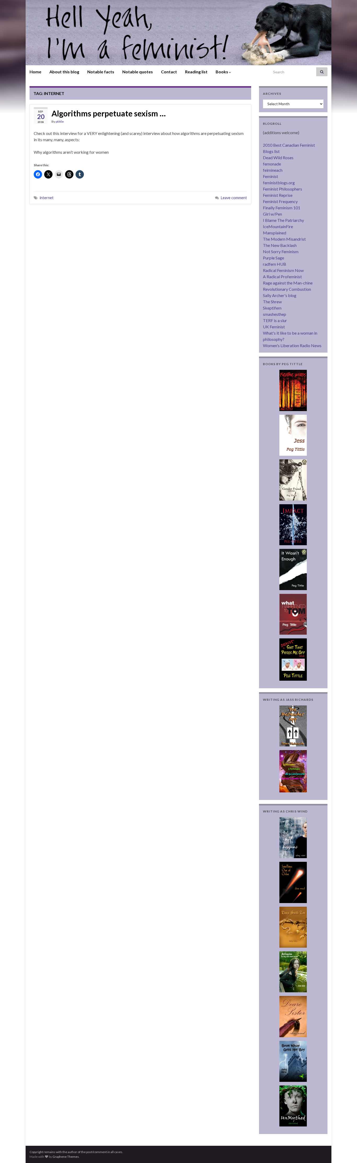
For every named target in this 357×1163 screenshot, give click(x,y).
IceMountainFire (278, 226)
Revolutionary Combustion (287, 289)
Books (222, 71)
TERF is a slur (275, 320)
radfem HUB (274, 264)
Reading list (196, 71)
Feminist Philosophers (282, 188)
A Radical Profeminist (282, 276)
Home (35, 71)
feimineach (273, 170)
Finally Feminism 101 (281, 207)
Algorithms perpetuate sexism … (108, 113)
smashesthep (274, 314)
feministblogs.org (279, 182)
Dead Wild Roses (278, 157)
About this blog (64, 71)
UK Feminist (274, 326)
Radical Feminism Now (283, 270)
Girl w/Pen (272, 213)
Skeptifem (272, 307)
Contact (169, 71)
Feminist (270, 176)
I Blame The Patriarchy (283, 220)
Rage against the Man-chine (288, 282)
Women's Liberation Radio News (292, 345)
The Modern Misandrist (284, 238)
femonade (272, 163)
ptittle (60, 121)
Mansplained (274, 232)
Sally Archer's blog (279, 295)
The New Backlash (280, 245)
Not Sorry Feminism (280, 251)
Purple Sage (273, 257)
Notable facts (100, 71)
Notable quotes (137, 71)
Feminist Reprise (277, 195)
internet (47, 197)
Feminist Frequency (280, 201)
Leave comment (234, 197)
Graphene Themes (66, 1157)
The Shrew (272, 301)
